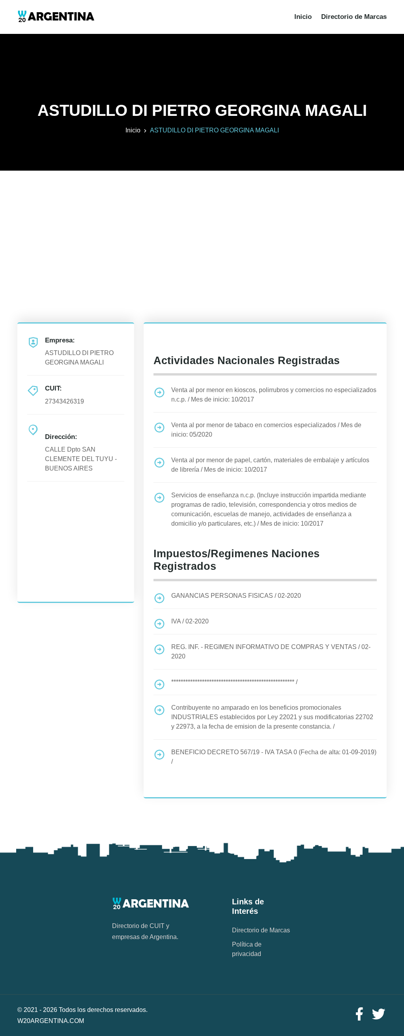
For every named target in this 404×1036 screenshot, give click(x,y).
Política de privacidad (247, 949)
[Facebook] (359, 1014)
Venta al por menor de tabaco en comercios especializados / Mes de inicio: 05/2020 (266, 430)
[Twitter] (379, 1014)
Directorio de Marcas (354, 16)
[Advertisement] (202, 226)
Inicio (303, 16)
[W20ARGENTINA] (55, 17)
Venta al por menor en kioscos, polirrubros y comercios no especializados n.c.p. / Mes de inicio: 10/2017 (273, 395)
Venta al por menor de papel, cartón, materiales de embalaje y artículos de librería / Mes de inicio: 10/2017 (270, 465)
